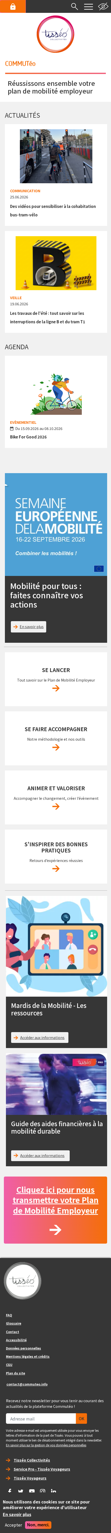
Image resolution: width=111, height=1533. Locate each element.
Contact (12, 1331)
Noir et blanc (103, 6)
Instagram (43, 1490)
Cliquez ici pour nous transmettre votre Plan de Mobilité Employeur (56, 1200)
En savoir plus (32, 626)
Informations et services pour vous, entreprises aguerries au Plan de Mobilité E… (56, 806)
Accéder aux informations (42, 1037)
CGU (9, 1364)
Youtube (32, 1490)
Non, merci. (38, 1525)
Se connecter (13, 6)
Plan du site (15, 1373)
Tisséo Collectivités (32, 1460)
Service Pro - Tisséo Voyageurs (42, 1469)
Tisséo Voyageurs (30, 1478)
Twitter (21, 1490)
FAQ (9, 1315)
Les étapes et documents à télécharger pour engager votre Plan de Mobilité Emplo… (56, 747)
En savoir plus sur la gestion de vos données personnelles (46, 1445)
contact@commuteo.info (26, 1384)
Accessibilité (16, 1340)
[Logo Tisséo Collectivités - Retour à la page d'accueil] (55, 34)
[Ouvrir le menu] (89, 6)
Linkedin (54, 1490)
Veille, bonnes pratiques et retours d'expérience (56, 869)
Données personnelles (23, 1348)
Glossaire (13, 1323)
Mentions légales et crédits (28, 1356)
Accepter (13, 1525)
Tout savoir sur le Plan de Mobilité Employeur (56, 688)
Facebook (10, 1490)
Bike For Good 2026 (28, 436)
